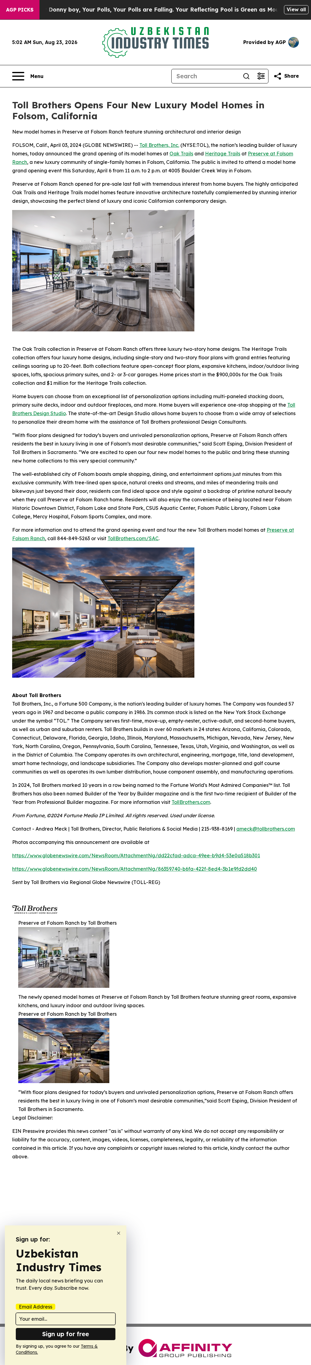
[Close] (118, 1233)
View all (296, 9)
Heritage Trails (222, 154)
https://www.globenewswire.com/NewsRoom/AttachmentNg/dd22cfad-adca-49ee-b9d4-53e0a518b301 (136, 855)
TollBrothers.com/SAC (133, 538)
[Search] (246, 76)
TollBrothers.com (191, 802)
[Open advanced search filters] (261, 76)
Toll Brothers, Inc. (159, 145)
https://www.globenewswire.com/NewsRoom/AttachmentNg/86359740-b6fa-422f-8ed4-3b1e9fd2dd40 (134, 869)
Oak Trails (181, 154)
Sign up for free (65, 1334)
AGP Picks (19, 10)
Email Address (35, 1307)
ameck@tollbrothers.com (265, 829)
